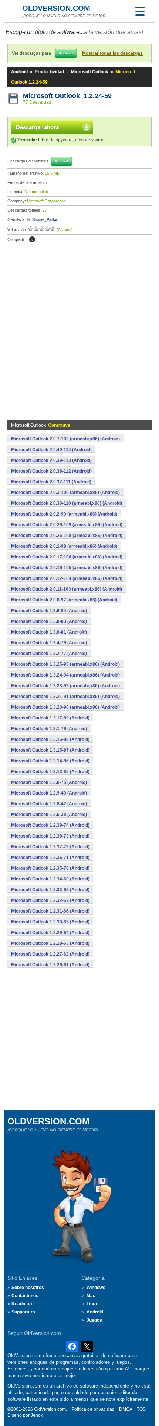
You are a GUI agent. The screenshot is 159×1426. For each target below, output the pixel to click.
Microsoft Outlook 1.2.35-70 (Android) (50, 868)
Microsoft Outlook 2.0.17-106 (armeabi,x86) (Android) (66, 557)
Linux (92, 1303)
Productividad (49, 71)
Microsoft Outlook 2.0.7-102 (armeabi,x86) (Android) (65, 439)
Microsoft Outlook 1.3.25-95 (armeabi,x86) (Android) (65, 664)
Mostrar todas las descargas (112, 53)
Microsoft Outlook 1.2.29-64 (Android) (50, 932)
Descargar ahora (37, 127)
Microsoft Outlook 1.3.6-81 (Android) (49, 632)
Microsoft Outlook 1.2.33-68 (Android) (50, 889)
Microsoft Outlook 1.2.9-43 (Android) (49, 793)
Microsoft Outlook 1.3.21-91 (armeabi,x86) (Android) (65, 696)
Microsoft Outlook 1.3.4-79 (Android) (49, 642)
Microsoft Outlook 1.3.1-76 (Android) (49, 728)
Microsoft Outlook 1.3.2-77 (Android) (49, 653)
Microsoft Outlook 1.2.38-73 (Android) (50, 836)
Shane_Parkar (45, 219)
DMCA (125, 1409)
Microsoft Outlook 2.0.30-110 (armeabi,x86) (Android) (66, 503)
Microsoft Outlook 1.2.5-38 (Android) (49, 814)
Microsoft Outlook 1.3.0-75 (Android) (49, 782)
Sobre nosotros (27, 1287)
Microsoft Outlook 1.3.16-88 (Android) (50, 739)
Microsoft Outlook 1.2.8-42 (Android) (49, 803)
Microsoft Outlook (89, 71)
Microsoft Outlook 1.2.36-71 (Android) (50, 857)
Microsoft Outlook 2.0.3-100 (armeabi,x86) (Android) (65, 492)
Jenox (37, 1415)
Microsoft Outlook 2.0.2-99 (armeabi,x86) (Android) (64, 514)
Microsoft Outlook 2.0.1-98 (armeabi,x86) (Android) (64, 546)
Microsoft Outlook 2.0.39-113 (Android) (51, 460)
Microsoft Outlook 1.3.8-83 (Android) (49, 621)
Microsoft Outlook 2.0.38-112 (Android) (51, 471)
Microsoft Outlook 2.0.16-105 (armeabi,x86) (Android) (66, 567)
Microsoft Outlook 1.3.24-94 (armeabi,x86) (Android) (65, 675)
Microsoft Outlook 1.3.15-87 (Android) (50, 750)
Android (19, 71)
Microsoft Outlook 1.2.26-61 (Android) (50, 964)
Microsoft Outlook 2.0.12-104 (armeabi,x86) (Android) (66, 578)
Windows (96, 1287)
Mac (91, 1295)
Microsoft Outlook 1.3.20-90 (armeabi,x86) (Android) (65, 707)
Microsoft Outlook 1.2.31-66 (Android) (50, 911)
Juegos (94, 1320)
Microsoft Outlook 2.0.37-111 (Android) (51, 481)
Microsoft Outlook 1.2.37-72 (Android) (50, 846)
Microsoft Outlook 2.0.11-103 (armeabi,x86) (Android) (66, 589)
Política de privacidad (93, 1409)
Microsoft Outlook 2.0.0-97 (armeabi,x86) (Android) (64, 600)
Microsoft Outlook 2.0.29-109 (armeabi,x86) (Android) (66, 524)
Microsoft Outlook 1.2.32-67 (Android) (50, 900)
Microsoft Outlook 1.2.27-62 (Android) (50, 954)
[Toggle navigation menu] (140, 11)
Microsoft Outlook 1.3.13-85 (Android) (50, 771)
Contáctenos (24, 1295)
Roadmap (21, 1303)
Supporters (23, 1312)
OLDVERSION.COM (56, 8)
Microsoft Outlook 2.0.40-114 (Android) (51, 449)
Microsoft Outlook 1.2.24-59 (67, 96)
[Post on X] (32, 239)
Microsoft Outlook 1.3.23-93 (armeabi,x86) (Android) (65, 685)
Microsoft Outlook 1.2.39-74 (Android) (50, 825)
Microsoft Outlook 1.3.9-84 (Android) (49, 610)
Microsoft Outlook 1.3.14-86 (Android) (50, 761)
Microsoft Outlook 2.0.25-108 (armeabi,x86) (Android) (66, 535)
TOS (141, 1409)
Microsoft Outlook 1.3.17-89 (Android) (50, 718)
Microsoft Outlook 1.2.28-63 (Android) (50, 943)
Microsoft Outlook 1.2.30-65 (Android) (50, 922)
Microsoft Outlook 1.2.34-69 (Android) (50, 879)
